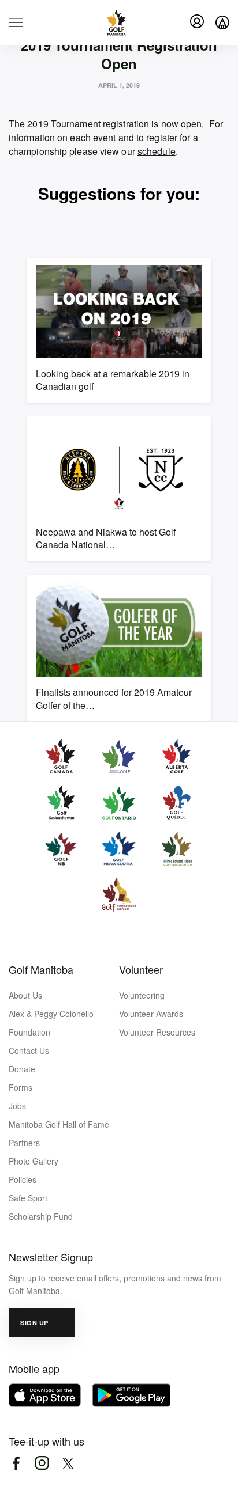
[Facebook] (16, 1463)
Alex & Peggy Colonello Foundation (51, 1023)
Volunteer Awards (151, 1013)
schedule (156, 151)
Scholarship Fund (41, 1216)
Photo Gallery (33, 1161)
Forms (20, 1087)
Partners (24, 1142)
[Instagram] (42, 1463)
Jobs (17, 1106)
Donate (22, 1069)
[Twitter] (68, 1463)
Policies (22, 1179)
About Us (25, 995)
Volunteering (142, 995)
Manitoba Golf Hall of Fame (59, 1124)
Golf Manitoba (41, 969)
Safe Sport (28, 1198)
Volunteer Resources (157, 1032)
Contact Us (29, 1050)
